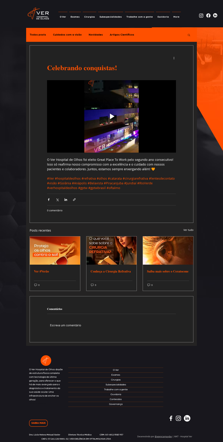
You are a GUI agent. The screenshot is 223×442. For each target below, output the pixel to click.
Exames (115, 375)
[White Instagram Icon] (178, 418)
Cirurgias (116, 380)
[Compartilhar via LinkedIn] (65, 199)
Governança (115, 404)
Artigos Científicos (122, 34)
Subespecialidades (116, 384)
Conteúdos (116, 399)
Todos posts (38, 34)
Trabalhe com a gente (116, 389)
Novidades (96, 34)
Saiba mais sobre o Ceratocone (168, 271)
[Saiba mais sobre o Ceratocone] (168, 250)
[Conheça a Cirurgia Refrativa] (111, 250)
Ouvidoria (115, 394)
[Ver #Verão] (55, 250)
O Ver (116, 370)
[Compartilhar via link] (74, 199)
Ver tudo (188, 230)
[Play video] (111, 116)
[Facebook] (208, 15)
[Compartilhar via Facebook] (48, 199)
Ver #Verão (41, 271)
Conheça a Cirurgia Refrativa (111, 271)
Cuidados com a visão (67, 34)
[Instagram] (201, 15)
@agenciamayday (163, 436)
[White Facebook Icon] (170, 418)
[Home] (46, 360)
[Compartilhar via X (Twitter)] (57, 199)
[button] (189, 34)
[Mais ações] (174, 58)
